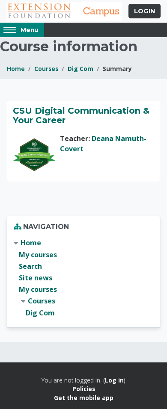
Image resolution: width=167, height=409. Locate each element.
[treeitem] (83, 278)
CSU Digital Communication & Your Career (81, 115)
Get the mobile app (83, 398)
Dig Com (80, 69)
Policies (83, 389)
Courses (46, 69)
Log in (114, 380)
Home (16, 69)
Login (144, 11)
